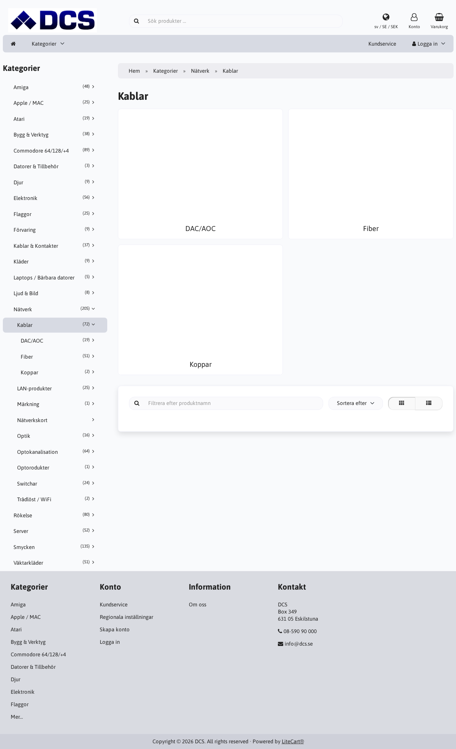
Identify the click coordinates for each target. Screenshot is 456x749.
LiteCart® (293, 741)
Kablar (53, 325)
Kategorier (44, 44)
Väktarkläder (52, 562)
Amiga (52, 87)
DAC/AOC (55, 340)
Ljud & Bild (52, 293)
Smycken (52, 547)
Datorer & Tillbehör (52, 166)
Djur (52, 182)
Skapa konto (115, 629)
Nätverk (52, 309)
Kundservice (382, 44)
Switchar (53, 483)
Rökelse (52, 515)
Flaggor (52, 214)
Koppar (55, 372)
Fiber (55, 356)
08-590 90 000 (300, 631)
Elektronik (52, 198)
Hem (134, 71)
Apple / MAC (52, 102)
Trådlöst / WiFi (53, 499)
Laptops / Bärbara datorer (52, 277)
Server (52, 531)
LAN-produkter (53, 388)
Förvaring (52, 229)
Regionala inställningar (126, 617)
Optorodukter (53, 467)
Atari (52, 119)
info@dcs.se (299, 644)
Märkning (53, 404)
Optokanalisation (53, 451)
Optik (53, 435)
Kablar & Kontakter (52, 245)
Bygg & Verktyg (52, 134)
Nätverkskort (32, 420)
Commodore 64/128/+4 (52, 150)
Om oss (197, 604)
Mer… (17, 717)
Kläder (52, 261)
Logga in (426, 44)
